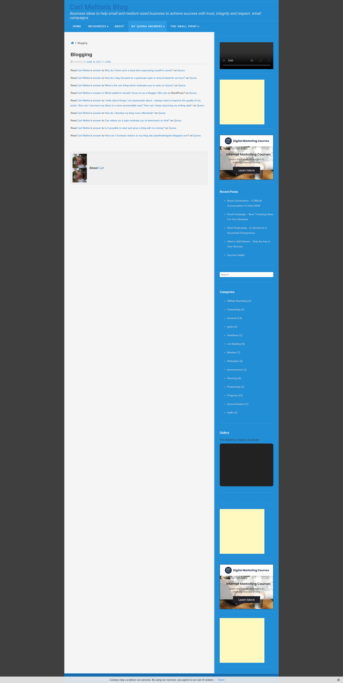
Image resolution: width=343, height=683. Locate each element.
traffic (230, 412)
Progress (232, 395)
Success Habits (236, 255)
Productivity (233, 386)
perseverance (235, 369)
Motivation (233, 361)
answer (97, 70)
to (103, 92)
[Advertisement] (242, 102)
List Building (234, 343)
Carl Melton (83, 70)
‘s (91, 92)
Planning (232, 378)
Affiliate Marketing (237, 300)
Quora (181, 70)
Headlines (232, 335)
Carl (108, 62)
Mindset (231, 352)
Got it (221, 679)
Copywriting (233, 309)
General (231, 318)
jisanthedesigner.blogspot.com (170, 135)
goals (230, 326)
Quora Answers (236, 404)
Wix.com (162, 92)
